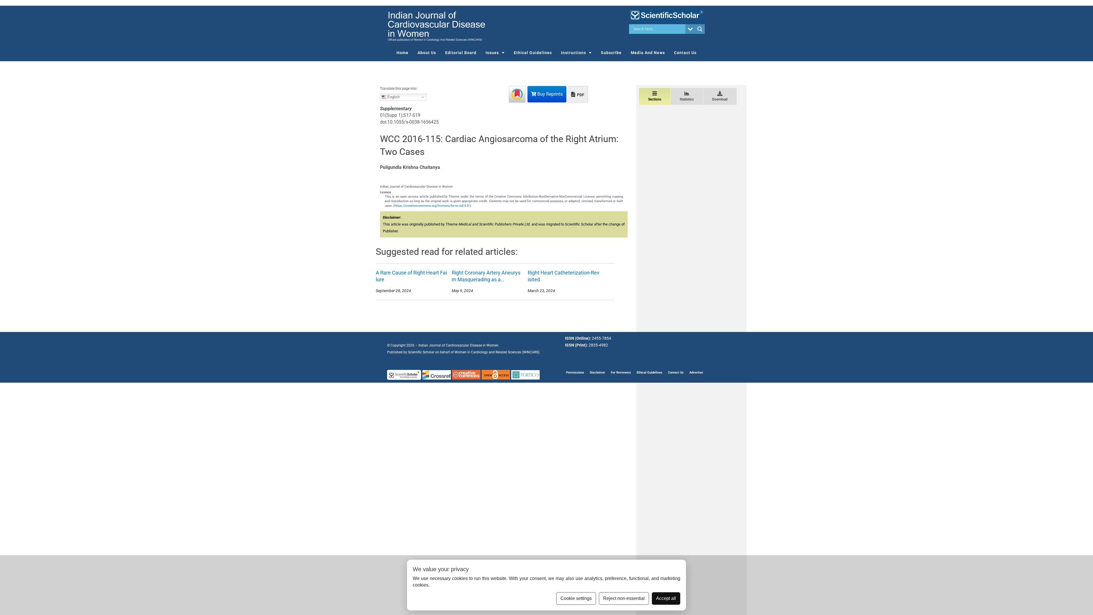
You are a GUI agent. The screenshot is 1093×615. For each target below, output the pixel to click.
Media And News (648, 52)
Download (720, 99)
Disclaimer (597, 372)
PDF (580, 95)
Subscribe (611, 52)
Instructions (573, 52)
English (393, 97)
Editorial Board (460, 52)
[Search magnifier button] (700, 29)
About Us (427, 52)
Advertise (696, 372)
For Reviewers (621, 372)
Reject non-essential (624, 598)
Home (402, 52)
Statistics (687, 99)
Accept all (666, 598)
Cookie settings (576, 598)
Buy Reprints (549, 94)
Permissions (575, 372)
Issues (492, 52)
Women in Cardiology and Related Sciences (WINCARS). (497, 352)
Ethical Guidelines (533, 52)
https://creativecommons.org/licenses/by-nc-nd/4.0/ (432, 206)
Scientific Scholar (421, 352)
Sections (654, 99)
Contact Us (685, 52)
